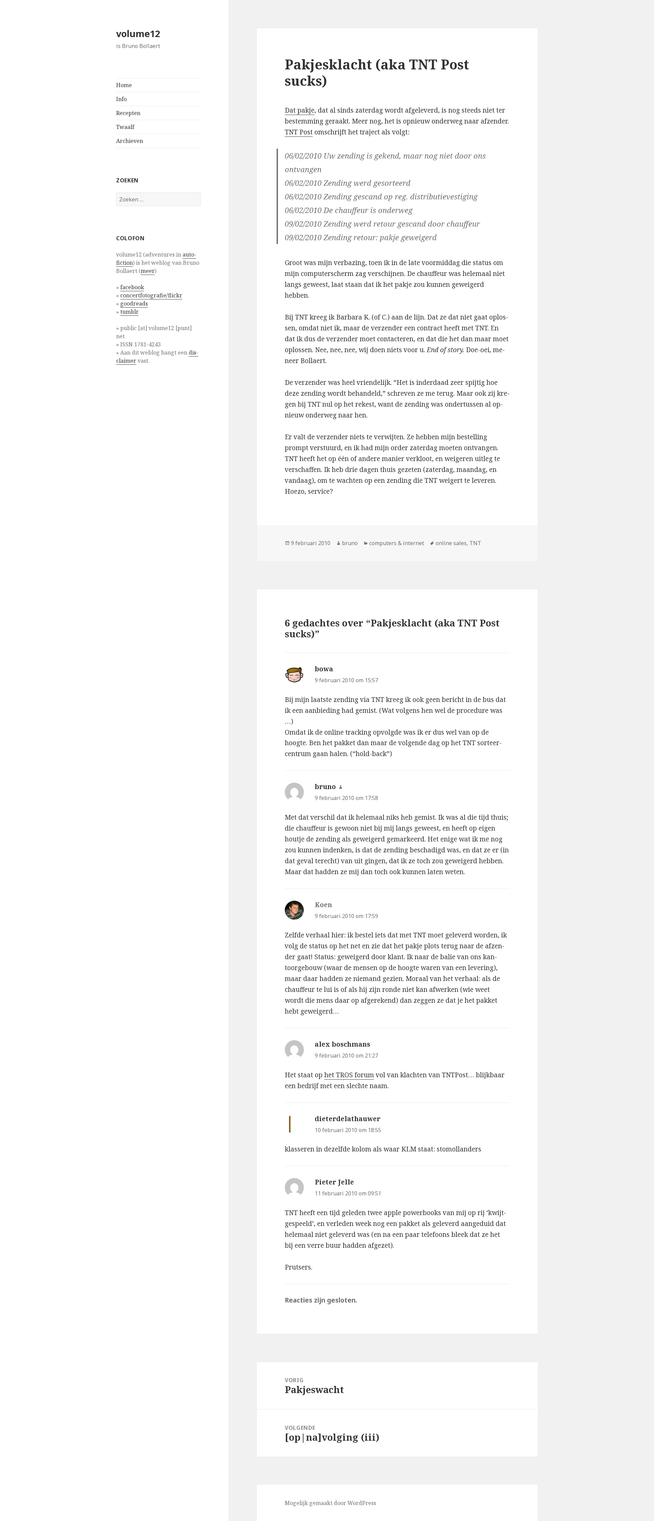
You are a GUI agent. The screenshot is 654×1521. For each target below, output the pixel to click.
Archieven (129, 141)
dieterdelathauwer (347, 1118)
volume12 (138, 33)
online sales (451, 543)
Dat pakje (299, 110)
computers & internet (396, 543)
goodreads (134, 303)
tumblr (129, 311)
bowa (324, 669)
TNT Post (299, 132)
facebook (132, 287)
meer (148, 271)
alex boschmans (342, 1044)
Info (121, 99)
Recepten (128, 113)
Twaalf (125, 127)
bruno (350, 543)
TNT (475, 543)
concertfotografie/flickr (151, 295)
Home (124, 85)
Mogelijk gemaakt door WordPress (330, 1503)
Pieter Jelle (334, 1182)
